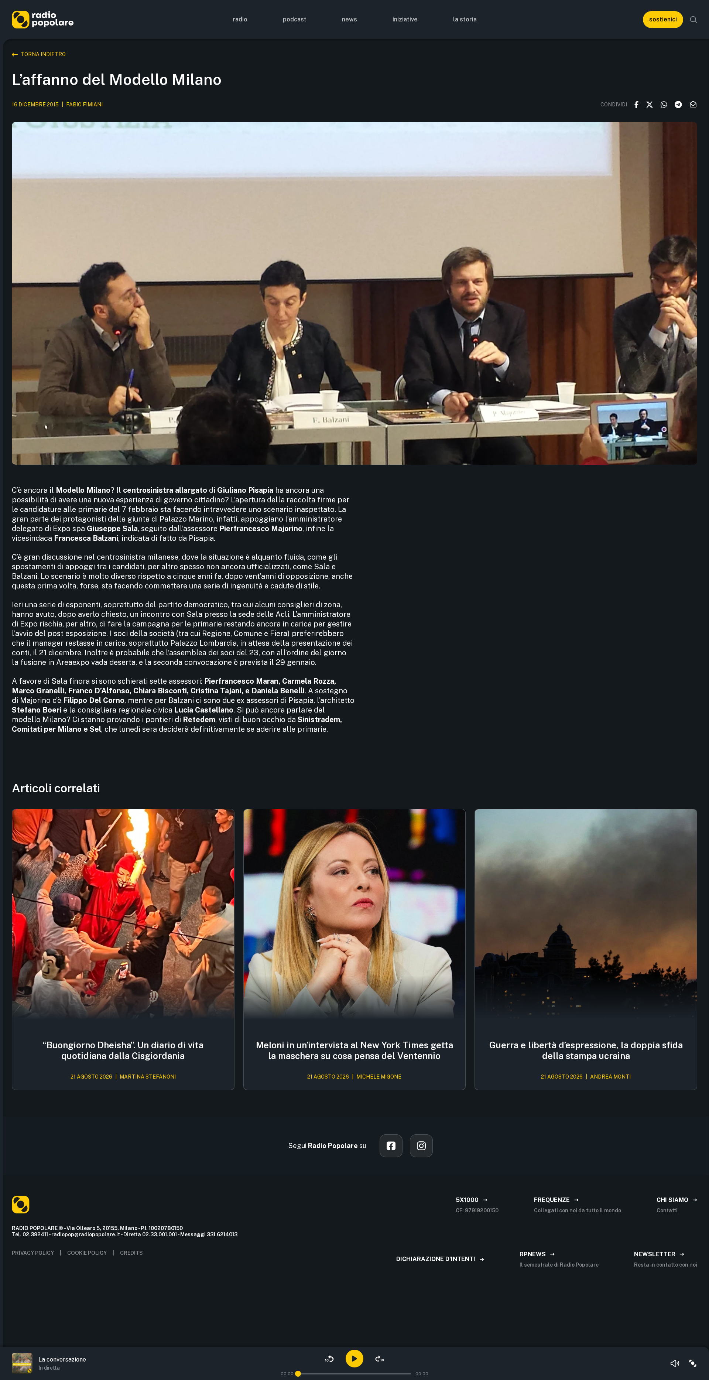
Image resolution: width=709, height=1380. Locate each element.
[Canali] (692, 1363)
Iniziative (405, 19)
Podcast (294, 19)
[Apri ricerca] (693, 19)
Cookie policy (87, 1253)
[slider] (298, 1374)
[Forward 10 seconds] (379, 1358)
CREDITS (131, 1253)
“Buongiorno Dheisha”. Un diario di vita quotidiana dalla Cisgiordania (122, 1050)
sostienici (663, 19)
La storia (465, 19)
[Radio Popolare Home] (42, 19)
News (349, 19)
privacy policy (33, 1253)
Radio (240, 19)
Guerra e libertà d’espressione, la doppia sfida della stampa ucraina (586, 1050)
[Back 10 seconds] (329, 1358)
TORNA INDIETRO (43, 54)
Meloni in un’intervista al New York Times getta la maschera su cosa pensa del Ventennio (354, 1050)
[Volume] (675, 1363)
